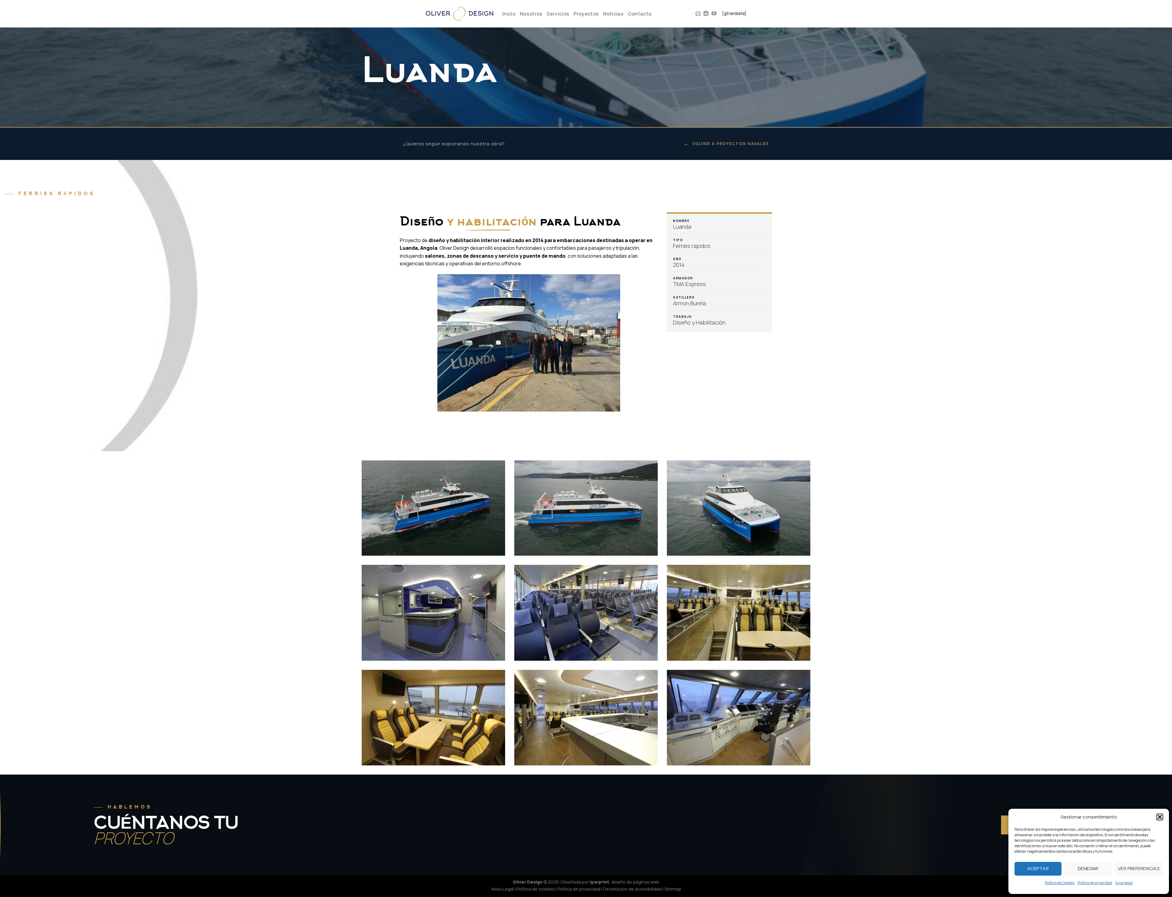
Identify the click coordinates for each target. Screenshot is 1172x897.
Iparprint (599, 882)
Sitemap (672, 889)
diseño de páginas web (635, 882)
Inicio (508, 13)
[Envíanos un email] (698, 13)
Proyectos (586, 13)
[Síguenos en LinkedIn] (706, 13)
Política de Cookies (1059, 882)
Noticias (613, 13)
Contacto (640, 13)
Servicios (558, 13)
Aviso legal (1124, 882)
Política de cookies (535, 889)
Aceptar (1038, 868)
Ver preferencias (1138, 868)
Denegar (1088, 868)
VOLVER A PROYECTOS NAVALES (726, 143)
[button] (1160, 817)
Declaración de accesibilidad (632, 889)
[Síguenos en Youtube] (713, 13)
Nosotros (531, 13)
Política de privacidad (1094, 882)
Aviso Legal (502, 889)
